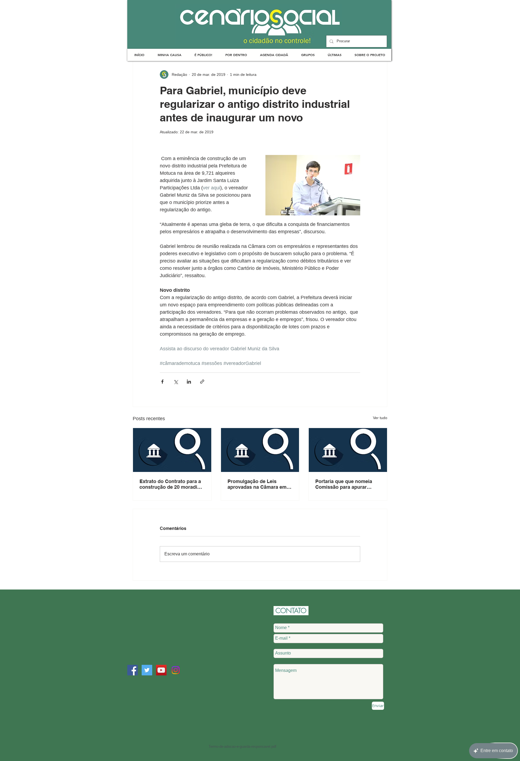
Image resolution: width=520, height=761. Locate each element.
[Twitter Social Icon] (147, 670)
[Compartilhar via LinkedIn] (188, 381)
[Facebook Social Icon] (132, 670)
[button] (169, 55)
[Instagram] (175, 670)
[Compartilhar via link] (202, 381)
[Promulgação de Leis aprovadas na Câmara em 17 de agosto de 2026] (260, 450)
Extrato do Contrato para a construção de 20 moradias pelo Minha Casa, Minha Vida (171, 484)
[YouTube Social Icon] (161, 670)
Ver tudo (380, 418)
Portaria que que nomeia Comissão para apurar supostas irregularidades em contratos (344, 484)
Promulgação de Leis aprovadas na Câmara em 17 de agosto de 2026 (257, 484)
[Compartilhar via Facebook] (162, 381)
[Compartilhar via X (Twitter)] (175, 381)
